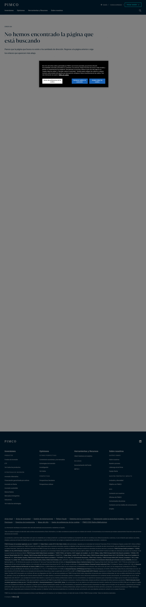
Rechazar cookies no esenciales (80, 81)
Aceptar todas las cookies (97, 81)
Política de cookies (64, 75)
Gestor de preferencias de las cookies (52, 81)
